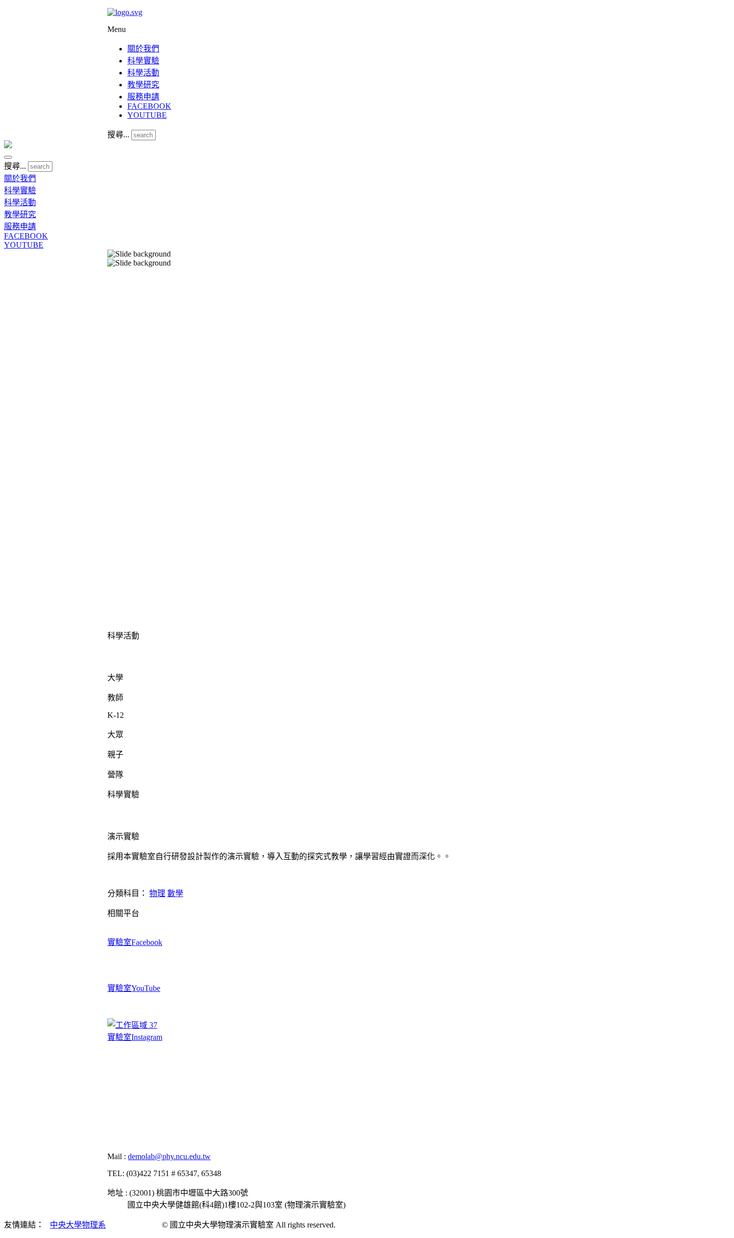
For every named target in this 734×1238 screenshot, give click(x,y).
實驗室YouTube (133, 988)
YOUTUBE (147, 115)
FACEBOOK (149, 106)
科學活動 (143, 72)
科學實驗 (143, 60)
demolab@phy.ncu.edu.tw (169, 1156)
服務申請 (143, 96)
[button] (8, 157)
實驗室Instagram (134, 1037)
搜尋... (118, 134)
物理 (157, 893)
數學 (175, 893)
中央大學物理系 (78, 1225)
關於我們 (143, 48)
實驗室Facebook (134, 942)
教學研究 (143, 84)
